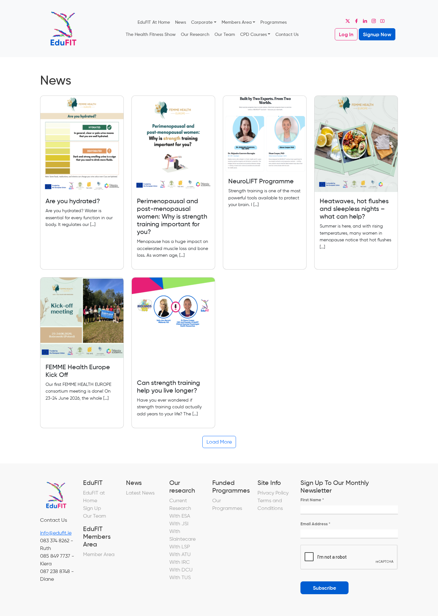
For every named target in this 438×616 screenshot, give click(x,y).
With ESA (179, 516)
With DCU (181, 570)
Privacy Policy (273, 493)
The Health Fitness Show (151, 34)
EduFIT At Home (154, 22)
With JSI (179, 523)
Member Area (98, 554)
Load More (219, 442)
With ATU (180, 554)
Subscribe (324, 588)
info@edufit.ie (56, 533)
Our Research (195, 34)
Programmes (273, 22)
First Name (312, 499)
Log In (346, 34)
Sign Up (92, 508)
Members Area (237, 22)
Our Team (225, 34)
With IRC (179, 562)
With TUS (180, 577)
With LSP (179, 547)
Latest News (140, 493)
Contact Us (287, 34)
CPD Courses (253, 34)
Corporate (202, 22)
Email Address (315, 523)
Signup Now (377, 34)
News (180, 22)
